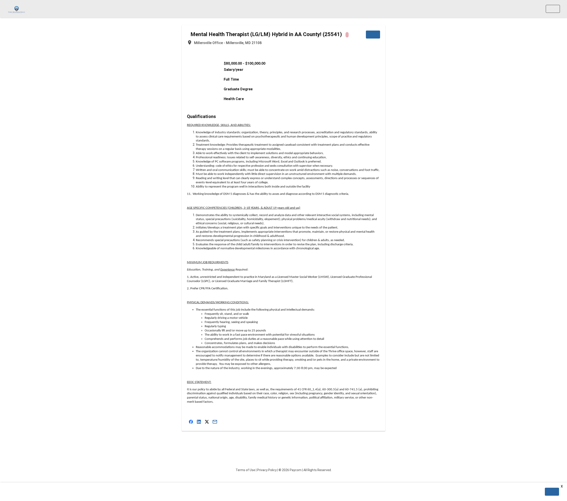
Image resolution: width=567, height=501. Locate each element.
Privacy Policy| (267, 470)
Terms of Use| (246, 470)
